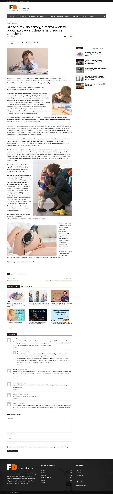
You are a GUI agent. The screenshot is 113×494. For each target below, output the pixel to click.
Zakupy (79, 472)
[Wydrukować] (37, 43)
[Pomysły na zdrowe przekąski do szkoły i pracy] (80, 86)
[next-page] (11, 328)
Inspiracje (12, 16)
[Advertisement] (39, 267)
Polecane (21, 16)
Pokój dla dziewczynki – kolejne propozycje (59, 281)
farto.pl (16, 492)
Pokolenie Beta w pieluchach (14, 322)
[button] (104, 16)
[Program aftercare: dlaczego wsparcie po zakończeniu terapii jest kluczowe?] (39, 296)
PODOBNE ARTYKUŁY (13, 286)
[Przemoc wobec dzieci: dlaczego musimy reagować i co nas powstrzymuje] (39, 315)
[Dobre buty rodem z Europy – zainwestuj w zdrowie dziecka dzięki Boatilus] (17, 296)
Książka (84, 16)
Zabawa (59, 16)
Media (91, 16)
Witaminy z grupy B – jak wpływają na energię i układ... (95, 69)
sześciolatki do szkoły (21, 274)
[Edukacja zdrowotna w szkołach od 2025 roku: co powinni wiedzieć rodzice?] (61, 315)
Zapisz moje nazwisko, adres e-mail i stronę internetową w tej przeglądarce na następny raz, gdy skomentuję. (38, 447)
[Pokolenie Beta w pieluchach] (17, 315)
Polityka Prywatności (81, 485)
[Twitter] (22, 43)
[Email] (34, 43)
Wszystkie (95, 48)
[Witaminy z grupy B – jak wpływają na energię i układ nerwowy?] (80, 70)
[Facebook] (18, 43)
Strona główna (10, 21)
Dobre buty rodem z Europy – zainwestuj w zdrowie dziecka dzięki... (94, 54)
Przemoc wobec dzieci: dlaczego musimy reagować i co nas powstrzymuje (37, 324)
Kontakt (79, 470)
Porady (67, 16)
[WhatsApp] (30, 43)
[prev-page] (8, 328)
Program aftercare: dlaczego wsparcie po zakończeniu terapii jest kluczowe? (39, 304)
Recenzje (75, 16)
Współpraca (80, 475)
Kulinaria (31, 16)
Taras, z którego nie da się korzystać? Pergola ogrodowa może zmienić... (94, 61)
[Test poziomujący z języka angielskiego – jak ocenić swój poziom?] (61, 296)
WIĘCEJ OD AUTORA (26, 286)
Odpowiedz (15, 347)
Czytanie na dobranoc (13, 281)
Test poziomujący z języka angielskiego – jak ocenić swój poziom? (61, 304)
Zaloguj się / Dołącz (24, 1)
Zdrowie (51, 16)
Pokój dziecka (41, 16)
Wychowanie (14, 23)
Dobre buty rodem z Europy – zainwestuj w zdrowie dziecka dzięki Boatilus (16, 305)
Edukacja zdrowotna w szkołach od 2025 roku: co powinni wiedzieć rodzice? (61, 323)
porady (13, 274)
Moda (8, 301)
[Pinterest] (26, 43)
